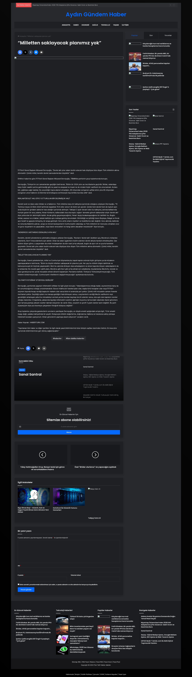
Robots (92, 662)
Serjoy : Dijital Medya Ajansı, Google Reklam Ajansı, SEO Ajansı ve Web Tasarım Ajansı (139, 147)
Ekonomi (85, 25)
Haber (76, 25)
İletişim (125, 25)
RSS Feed (85, 662)
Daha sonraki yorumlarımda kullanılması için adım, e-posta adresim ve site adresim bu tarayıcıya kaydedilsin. (59, 584)
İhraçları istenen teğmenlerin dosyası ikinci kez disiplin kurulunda (123, 648)
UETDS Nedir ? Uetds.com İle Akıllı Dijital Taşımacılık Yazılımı (163, 159)
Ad (19, 566)
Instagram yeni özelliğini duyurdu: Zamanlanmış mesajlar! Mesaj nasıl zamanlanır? (80, 639)
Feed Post (116, 662)
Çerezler (96, 674)
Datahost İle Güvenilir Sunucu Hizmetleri (65, 509)
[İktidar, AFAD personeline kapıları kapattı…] (135, 66)
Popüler (134, 35)
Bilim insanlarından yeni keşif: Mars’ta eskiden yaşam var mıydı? (82, 628)
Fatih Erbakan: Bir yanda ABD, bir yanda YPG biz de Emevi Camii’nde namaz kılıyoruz (156, 55)
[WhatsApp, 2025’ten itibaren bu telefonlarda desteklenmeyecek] (62, 650)
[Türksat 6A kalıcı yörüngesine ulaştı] (62, 619)
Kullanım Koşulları (111, 674)
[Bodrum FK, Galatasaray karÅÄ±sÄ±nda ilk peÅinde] (135, 78)
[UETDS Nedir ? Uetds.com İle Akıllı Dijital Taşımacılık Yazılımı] (163, 149)
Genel (22, 370)
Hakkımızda (70, 674)
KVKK (102, 674)
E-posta (21, 575)
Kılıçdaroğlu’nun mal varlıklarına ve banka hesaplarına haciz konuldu (157, 45)
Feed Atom (108, 662)
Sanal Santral (37, 5)
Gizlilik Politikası (86, 674)
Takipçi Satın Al (94, 518)
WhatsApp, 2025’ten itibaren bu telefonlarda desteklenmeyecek (82, 649)
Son (151, 35)
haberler (58, 338)
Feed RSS (99, 662)
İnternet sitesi (76, 575)
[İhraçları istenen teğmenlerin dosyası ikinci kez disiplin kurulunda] (104, 649)
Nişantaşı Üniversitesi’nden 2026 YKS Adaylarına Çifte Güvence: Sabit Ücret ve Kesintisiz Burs (138, 133)
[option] (68, 378)
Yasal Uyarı (122, 674)
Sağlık (95, 25)
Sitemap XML (76, 662)
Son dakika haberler (75, 338)
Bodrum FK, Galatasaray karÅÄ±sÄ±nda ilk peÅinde (153, 74)
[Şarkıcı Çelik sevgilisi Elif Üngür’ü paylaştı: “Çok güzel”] (135, 92)
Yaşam (116, 25)
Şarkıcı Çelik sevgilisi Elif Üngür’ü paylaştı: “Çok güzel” (156, 88)
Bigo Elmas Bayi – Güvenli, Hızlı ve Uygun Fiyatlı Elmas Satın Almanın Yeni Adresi (33, 510)
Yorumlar (168, 35)
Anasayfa (66, 25)
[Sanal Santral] (68, 378)
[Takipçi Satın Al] (104, 502)
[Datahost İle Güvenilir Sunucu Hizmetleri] (69, 497)
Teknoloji (105, 25)
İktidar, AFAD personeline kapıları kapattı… (122, 637)
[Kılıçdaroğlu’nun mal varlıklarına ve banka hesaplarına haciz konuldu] (135, 47)
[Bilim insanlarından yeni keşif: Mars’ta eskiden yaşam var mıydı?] (62, 629)
